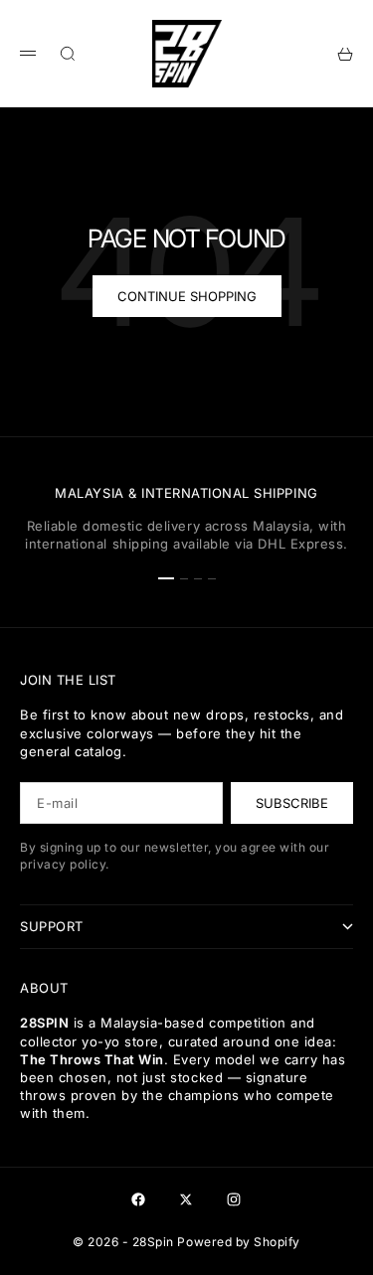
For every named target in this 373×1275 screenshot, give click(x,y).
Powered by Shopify (238, 1241)
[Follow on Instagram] (234, 1199)
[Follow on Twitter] (186, 1199)
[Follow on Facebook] (138, 1199)
